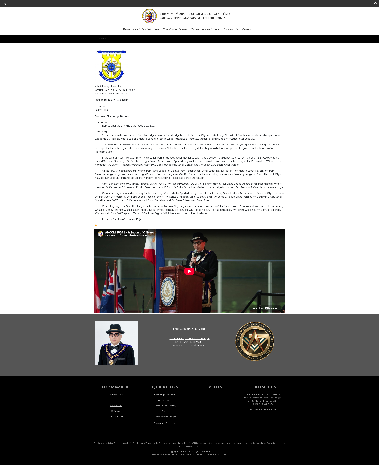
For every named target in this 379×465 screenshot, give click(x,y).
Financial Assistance (205, 29)
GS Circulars (116, 411)
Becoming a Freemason (165, 394)
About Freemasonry (146, 29)
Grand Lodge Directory (165, 406)
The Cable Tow (116, 416)
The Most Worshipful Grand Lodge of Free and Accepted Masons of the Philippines (195, 16)
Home (126, 29)
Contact (248, 29)
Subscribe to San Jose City (96, 225)
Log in (4, 3)
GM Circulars (116, 405)
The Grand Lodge (175, 29)
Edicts (116, 400)
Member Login (116, 394)
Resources (231, 29)
